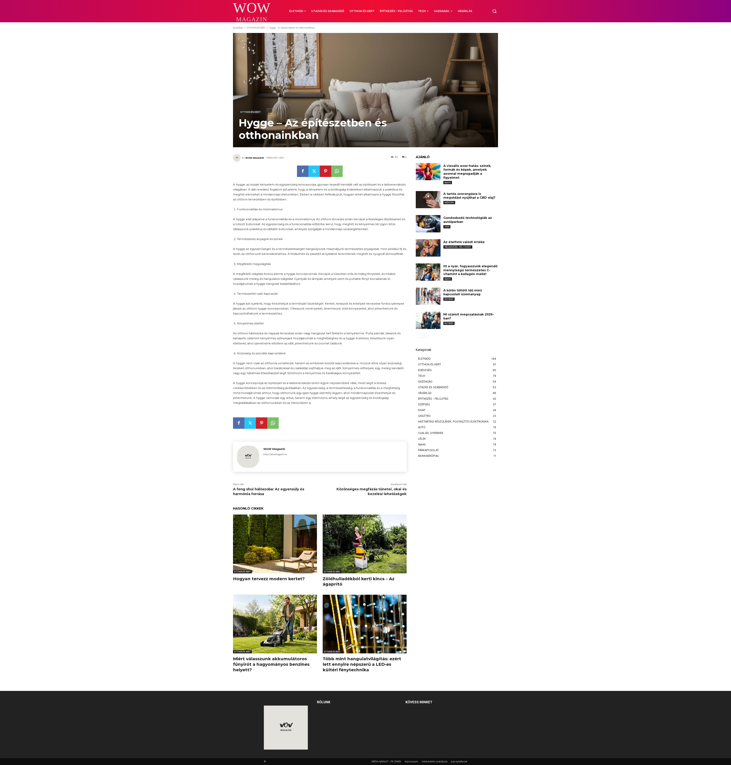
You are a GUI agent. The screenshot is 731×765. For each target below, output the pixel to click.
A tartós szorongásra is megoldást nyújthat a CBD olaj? (469, 196)
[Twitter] (314, 171)
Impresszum (411, 761)
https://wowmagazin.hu (275, 454)
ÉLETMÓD (449, 299)
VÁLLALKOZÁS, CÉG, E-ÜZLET (458, 247)
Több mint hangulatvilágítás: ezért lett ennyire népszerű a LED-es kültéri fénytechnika (362, 664)
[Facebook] (302, 171)
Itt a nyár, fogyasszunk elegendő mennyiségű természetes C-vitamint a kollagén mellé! (470, 270)
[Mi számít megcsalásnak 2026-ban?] (428, 320)
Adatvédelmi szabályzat (434, 761)
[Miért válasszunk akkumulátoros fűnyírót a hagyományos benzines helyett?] (275, 624)
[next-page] (424, 335)
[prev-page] (418, 335)
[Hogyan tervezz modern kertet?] (275, 544)
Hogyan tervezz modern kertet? (269, 578)
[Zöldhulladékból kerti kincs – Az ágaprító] (365, 544)
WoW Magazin (254, 158)
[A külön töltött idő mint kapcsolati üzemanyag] (428, 296)
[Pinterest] (325, 171)
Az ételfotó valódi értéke (464, 242)
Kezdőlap (238, 27)
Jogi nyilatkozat (459, 761)
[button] (494, 11)
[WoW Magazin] (237, 158)
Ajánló (448, 182)
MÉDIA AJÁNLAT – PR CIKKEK (386, 761)
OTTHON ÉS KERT (256, 27)
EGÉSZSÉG (449, 202)
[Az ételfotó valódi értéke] (428, 248)
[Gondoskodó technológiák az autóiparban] (428, 223)
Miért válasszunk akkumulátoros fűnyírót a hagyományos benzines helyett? (271, 664)
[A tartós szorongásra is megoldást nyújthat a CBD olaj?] (428, 199)
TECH (447, 226)
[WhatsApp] (337, 171)
